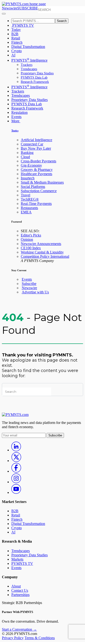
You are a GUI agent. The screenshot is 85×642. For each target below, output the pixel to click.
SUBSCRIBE (27, 8)
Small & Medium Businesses (42, 182)
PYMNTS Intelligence (29, 60)
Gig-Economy (31, 165)
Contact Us (19, 590)
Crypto (16, 51)
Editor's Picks (31, 235)
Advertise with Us (35, 292)
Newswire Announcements (41, 244)
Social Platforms (33, 187)
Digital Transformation (28, 47)
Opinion (27, 239)
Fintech (16, 42)
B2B (14, 34)
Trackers (26, 65)
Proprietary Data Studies (37, 73)
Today (16, 30)
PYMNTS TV (22, 25)
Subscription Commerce (39, 191)
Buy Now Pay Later (36, 148)
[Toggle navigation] (4, 13)
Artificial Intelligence (36, 140)
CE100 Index (31, 248)
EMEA (26, 212)
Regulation (19, 112)
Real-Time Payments (36, 204)
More (15, 121)
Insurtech (27, 178)
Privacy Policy (13, 638)
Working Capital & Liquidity (42, 252)
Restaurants (29, 208)
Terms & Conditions (40, 638)
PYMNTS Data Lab (34, 77)
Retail (15, 38)
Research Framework (35, 82)
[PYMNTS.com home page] (24, 4)
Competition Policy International (45, 256)
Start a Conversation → (19, 629)
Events (16, 117)
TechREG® (30, 199)
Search (62, 21)
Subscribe (29, 284)
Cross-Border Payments (38, 161)
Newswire (9, 8)
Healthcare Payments (36, 174)
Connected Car (32, 144)
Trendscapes (29, 69)
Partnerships (20, 595)
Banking (27, 153)
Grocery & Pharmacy (37, 170)
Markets (17, 559)
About (16, 586)
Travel (25, 195)
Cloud (25, 157)
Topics (14, 130)
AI (13, 55)
